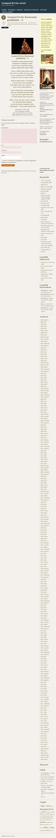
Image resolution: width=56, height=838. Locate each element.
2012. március (44, 691)
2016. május (44, 583)
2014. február (44, 641)
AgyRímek (43, 184)
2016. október (44, 573)
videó (42, 251)
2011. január (44, 721)
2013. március (44, 665)
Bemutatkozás (11, 10)
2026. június (44, 324)
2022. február (44, 435)
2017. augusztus (45, 551)
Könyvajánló (44, 215)
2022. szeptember (45, 420)
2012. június (44, 684)
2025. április (44, 354)
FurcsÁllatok (44, 205)
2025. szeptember (45, 343)
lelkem (41, 818)
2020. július (43, 476)
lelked (51, 816)
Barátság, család (45, 189)
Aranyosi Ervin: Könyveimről (31, 10)
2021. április (44, 457)
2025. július (43, 347)
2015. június (44, 607)
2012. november (45, 673)
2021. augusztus (45, 448)
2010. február (44, 744)
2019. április (44, 508)
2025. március (44, 356)
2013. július (43, 656)
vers (33, 24)
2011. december (45, 697)
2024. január (44, 386)
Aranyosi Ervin (33, 22)
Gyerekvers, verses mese (47, 207)
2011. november (45, 699)
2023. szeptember (45, 395)
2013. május (44, 660)
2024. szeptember (45, 369)
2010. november (45, 725)
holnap (42, 816)
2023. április (44, 405)
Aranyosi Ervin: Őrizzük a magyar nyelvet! (47, 300)
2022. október (44, 418)
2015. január (44, 618)
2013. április (44, 663)
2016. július (43, 579)
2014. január (44, 643)
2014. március (44, 639)
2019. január (44, 515)
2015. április (44, 611)
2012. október (44, 675)
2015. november (45, 596)
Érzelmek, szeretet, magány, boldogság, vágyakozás (46, 197)
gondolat (53, 814)
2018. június (44, 530)
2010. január (44, 746)
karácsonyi (26, 24)
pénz (53, 818)
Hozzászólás (4, 127)
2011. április (44, 714)
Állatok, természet (45, 186)
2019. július (43, 502)
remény (43, 819)
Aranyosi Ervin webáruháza (47, 777)
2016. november (45, 570)
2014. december (45, 620)
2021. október (44, 444)
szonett (42, 239)
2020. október (44, 470)
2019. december (45, 491)
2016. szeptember (45, 575)
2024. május (44, 377)
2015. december (45, 594)
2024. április (44, 380)
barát (41, 812)
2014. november (45, 622)
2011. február (44, 718)
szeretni (51, 822)
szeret (50, 819)
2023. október (44, 392)
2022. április (44, 431)
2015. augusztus (45, 603)
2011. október (44, 701)
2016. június (44, 581)
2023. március (44, 407)
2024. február (44, 384)
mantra (42, 219)
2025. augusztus (45, 345)
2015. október (44, 598)
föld (50, 814)
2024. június (44, 375)
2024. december (45, 362)
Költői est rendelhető (7, 12)
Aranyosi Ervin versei (13, 3)
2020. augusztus (45, 474)
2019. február (44, 513)
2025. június (44, 350)
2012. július (43, 682)
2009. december (45, 748)
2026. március (44, 330)
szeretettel (48, 822)
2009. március (44, 753)
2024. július (43, 373)
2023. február (44, 410)
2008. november (45, 757)
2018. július (43, 528)
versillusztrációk (45, 249)
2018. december (45, 517)
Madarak (43, 217)
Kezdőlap (4, 10)
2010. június (44, 736)
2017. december (45, 543)
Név (2, 145)
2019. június (44, 504)
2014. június (44, 633)
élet (47, 830)
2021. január (44, 463)
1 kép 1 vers (44, 180)
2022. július (43, 425)
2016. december (45, 568)
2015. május (44, 609)
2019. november (45, 493)
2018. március (44, 536)
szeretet (43, 237)
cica (50, 812)
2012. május (44, 686)
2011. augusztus (45, 705)
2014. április (44, 637)
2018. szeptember (45, 523)
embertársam (16, 24)
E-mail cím (4, 150)
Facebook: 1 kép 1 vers (46, 781)
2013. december (45, 645)
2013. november (45, 648)
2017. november (45, 545)
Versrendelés (43, 10)
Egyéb (42, 193)
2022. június (44, 427)
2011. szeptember (45, 703)
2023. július (43, 399)
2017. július (43, 553)
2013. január (44, 669)
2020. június (44, 478)
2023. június (44, 401)
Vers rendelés (44, 247)
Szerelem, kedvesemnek (47, 233)
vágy (43, 830)
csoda (53, 812)
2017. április (44, 560)
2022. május (44, 429)
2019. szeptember (45, 498)
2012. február (44, 693)
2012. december (45, 671)
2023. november (45, 390)
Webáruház (20, 10)
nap (51, 818)
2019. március (44, 510)
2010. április (44, 740)
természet (41, 827)
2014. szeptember (45, 626)
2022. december (45, 414)
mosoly (47, 818)
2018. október (44, 521)
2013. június (44, 658)
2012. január (44, 695)
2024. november (45, 365)
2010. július (43, 733)
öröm (52, 830)
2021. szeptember (45, 446)
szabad (47, 819)
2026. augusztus (45, 320)
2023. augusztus (45, 397)
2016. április (44, 585)
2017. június (44, 555)
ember (11, 24)
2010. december (45, 723)
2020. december (45, 465)
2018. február (44, 538)
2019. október (44, 495)
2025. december (45, 337)
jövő (49, 816)
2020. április (44, 482)
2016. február (44, 590)
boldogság (48, 812)
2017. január (44, 566)
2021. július (43, 450)
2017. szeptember (45, 549)
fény (48, 814)
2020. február (44, 487)
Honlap (3, 155)
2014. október (44, 624)
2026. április (44, 328)
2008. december (45, 755)
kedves (30, 24)
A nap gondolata (45, 182)
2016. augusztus (45, 577)
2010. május (44, 738)
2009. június (44, 751)
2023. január (44, 412)
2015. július (43, 605)
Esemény (43, 201)
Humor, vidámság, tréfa (46, 211)
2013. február (44, 667)
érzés (50, 830)
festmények (44, 203)
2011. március (44, 716)
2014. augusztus (45, 628)
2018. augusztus (45, 525)
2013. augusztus (45, 654)
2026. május (44, 326)
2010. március (44, 742)
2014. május (44, 635)
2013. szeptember (45, 652)
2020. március (44, 485)
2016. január (44, 592)
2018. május (44, 532)
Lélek (43, 818)
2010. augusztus (45, 731)
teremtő (50, 824)
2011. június (44, 710)
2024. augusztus (45, 371)
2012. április (44, 688)
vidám (49, 827)
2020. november (45, 468)
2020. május (44, 480)
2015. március (44, 613)
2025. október (44, 341)
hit (40, 816)
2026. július (43, 322)
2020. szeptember (45, 472)
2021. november (45, 442)
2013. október (44, 650)
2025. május (44, 352)
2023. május (44, 403)
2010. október (44, 727)
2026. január (44, 335)
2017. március (44, 562)
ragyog (41, 819)
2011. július (43, 708)
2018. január (44, 540)
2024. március (44, 382)
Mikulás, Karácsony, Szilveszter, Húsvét (19, 22)
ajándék (51, 806)
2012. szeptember (45, 678)
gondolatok (21, 24)
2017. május (44, 558)
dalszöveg (43, 191)
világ (52, 827)
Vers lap (43, 797)
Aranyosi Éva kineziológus (47, 779)
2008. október (44, 759)
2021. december (45, 440)
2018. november (45, 519)
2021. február (44, 461)
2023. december (45, 388)
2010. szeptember (45, 729)
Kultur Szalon (44, 783)
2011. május (44, 712)
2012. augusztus (45, 680)
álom (45, 830)
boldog (8, 24)
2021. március (44, 459)
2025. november (45, 339)
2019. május (44, 506)
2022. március (44, 433)
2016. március (44, 588)
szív (41, 824)
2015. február (44, 615)
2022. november (45, 416)
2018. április (44, 534)
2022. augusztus (45, 422)
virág (40, 830)
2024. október (44, 367)
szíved (43, 824)
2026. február (44, 332)
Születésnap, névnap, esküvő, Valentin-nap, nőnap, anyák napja (46, 243)
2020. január (44, 489)
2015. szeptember (45, 600)
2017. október (44, 547)
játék (47, 816)
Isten (45, 816)
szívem (47, 824)
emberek (45, 814)
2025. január (44, 360)
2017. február (44, 564)
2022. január (44, 437)
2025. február (44, 358)
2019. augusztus (45, 500)
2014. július (43, 630)
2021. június (44, 452)
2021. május (44, 455)
